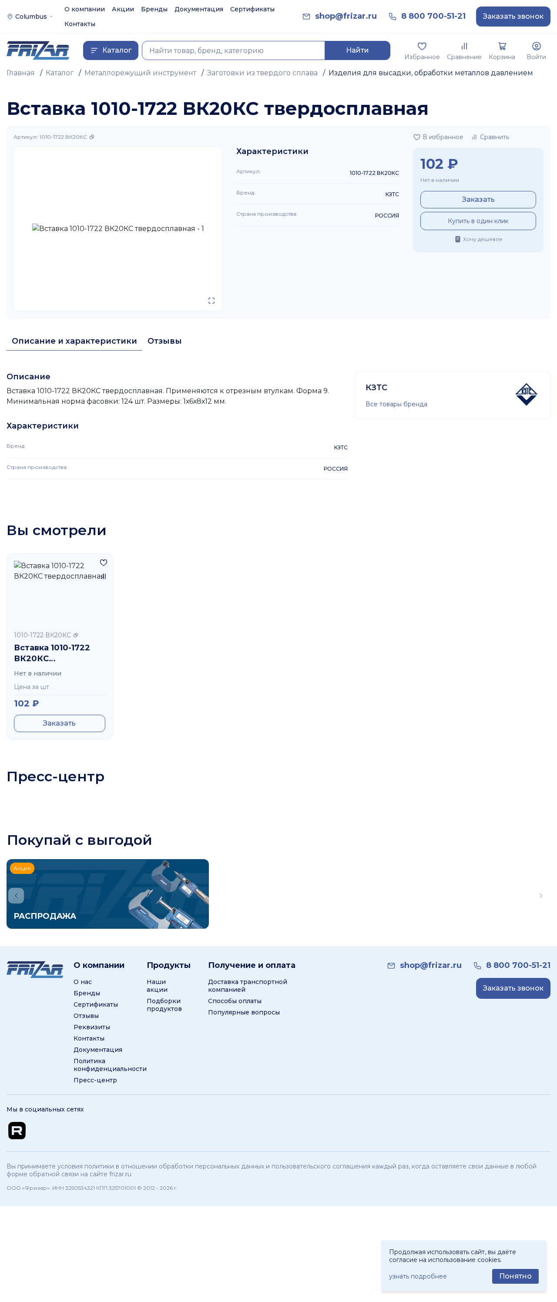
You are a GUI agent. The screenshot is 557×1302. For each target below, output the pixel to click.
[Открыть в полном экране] (211, 301)
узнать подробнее (418, 1276)
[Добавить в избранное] (103, 562)
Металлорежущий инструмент (140, 73)
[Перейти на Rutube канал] (17, 1130)
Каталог (60, 73)
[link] (346, 16)
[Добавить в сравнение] (103, 576)
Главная (21, 73)
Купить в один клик (478, 221)
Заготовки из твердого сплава (262, 73)
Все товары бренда (396, 404)
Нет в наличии (439, 180)
